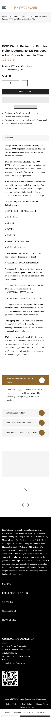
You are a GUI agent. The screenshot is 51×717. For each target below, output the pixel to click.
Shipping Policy (41, 704)
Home (4, 16)
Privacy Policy (26, 704)
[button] (8, 60)
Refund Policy (12, 704)
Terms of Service (27, 707)
